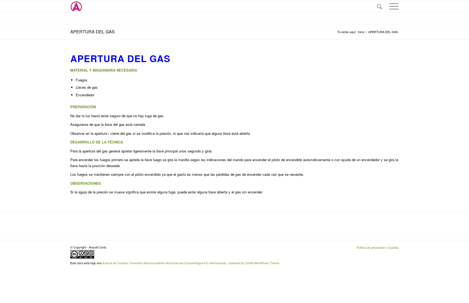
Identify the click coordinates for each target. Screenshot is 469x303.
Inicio (361, 32)
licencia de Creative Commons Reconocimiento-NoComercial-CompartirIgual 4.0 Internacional (164, 263)
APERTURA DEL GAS (92, 31)
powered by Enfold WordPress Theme (254, 263)
